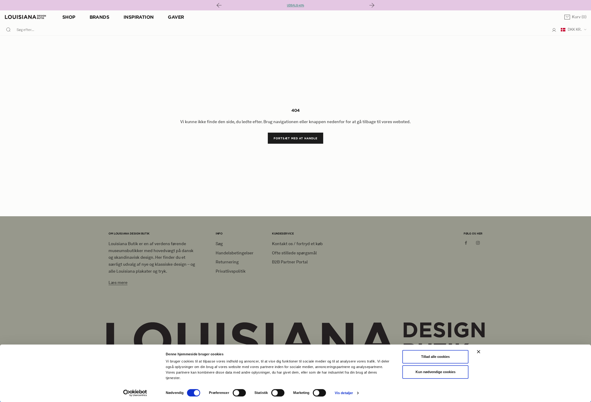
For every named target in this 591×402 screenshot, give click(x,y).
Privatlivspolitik (231, 271)
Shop (68, 17)
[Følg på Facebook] (466, 243)
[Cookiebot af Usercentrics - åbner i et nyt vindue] (135, 393)
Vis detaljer (344, 393)
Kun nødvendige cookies (435, 372)
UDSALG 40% (295, 5)
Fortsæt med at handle (295, 138)
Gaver (176, 17)
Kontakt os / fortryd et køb (297, 243)
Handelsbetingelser (234, 253)
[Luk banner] (478, 351)
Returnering (227, 262)
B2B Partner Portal (290, 262)
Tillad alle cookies (435, 357)
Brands (99, 17)
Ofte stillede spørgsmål (294, 253)
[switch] (239, 392)
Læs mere (118, 282)
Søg (219, 243)
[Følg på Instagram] (478, 243)
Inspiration (139, 17)
